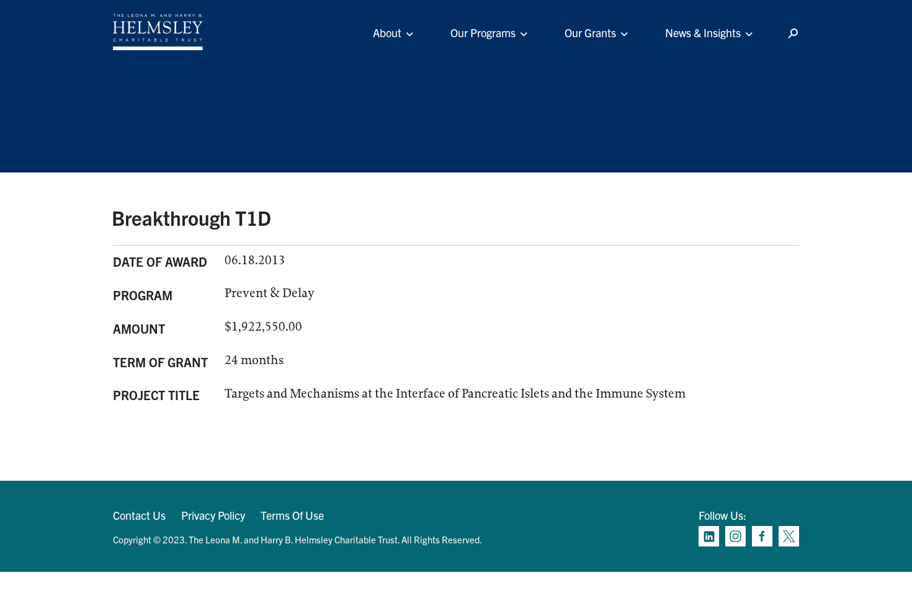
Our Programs (483, 32)
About (387, 32)
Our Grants (590, 32)
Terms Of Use (292, 515)
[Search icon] (793, 34)
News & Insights (703, 32)
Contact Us (139, 515)
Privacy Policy (213, 515)
